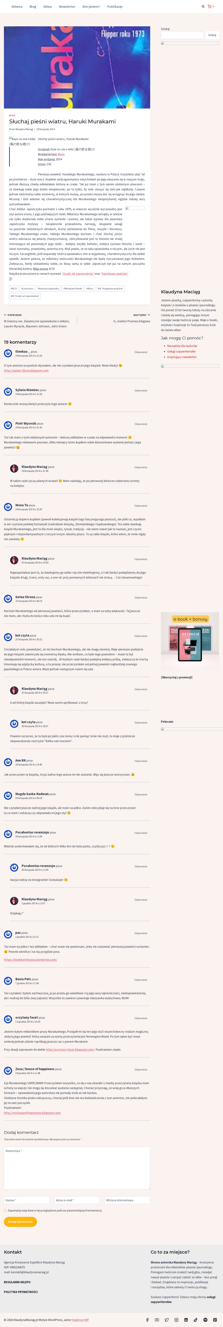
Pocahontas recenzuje (32, 832)
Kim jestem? (91, 6)
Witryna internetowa (119, 1200)
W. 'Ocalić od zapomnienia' (25, 296)
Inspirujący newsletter (182, 357)
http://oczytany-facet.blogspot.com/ (70, 1049)
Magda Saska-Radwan (32, 794)
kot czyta (22, 635)
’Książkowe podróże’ (114, 274)
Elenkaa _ (22, 351)
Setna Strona (25, 597)
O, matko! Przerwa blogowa (131, 318)
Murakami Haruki (73, 288)
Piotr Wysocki (25, 423)
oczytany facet (26, 1017)
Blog (33, 6)
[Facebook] (147, 1320)
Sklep (47, 6)
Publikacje (114, 6)
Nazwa (11, 1200)
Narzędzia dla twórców (182, 346)
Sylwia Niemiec (27, 390)
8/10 (14, 288)
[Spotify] (205, 1320)
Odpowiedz (141, 352)
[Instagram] (176, 1320)
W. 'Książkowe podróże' (110, 288)
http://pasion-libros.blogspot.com (26, 370)
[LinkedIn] (186, 1320)
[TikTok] (196, 1320)
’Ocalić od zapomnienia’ (78, 274)
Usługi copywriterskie (181, 351)
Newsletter (67, 6)
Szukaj (165, 29)
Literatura (27, 288)
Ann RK (20, 760)
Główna (16, 6)
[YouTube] (157, 1320)
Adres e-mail (65, 1200)
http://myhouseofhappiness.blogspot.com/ (32, 1113)
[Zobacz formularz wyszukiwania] (203, 6)
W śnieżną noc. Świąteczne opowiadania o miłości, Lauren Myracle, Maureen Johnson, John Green (37, 320)
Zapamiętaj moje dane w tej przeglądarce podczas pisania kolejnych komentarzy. (55, 1210)
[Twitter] (167, 1320)
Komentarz (14, 1151)
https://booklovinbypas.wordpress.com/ (30, 960)
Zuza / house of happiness (35, 1069)
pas (18, 932)
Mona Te (21, 505)
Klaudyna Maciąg (24, 129)
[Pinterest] (215, 1320)
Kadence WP (80, 1320)
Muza (61, 154)
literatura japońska (48, 288)
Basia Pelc (23, 979)
